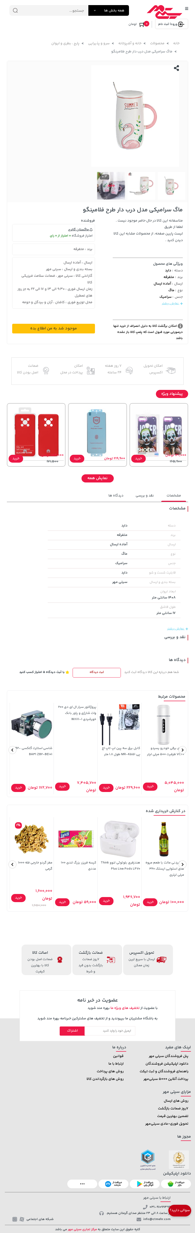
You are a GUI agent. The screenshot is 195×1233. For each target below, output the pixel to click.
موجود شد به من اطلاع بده (53, 328)
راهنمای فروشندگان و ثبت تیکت (164, 1071)
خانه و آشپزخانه (129, 43)
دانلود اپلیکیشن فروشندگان (166, 1064)
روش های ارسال (176, 1101)
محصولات (157, 43)
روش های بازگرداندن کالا (105, 1079)
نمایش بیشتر (170, 303)
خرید (138, 458)
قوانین (118, 1056)
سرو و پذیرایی (99, 43)
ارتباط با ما (116, 1064)
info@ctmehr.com (157, 1219)
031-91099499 (160, 1207)
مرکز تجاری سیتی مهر (82, 1229)
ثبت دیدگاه (97, 672)
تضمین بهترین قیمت (172, 1116)
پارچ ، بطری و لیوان (65, 43)
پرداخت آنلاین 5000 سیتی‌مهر (165, 1079)
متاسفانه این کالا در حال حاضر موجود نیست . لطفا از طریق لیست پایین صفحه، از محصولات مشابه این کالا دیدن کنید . (148, 230)
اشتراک (72, 1031)
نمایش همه (97, 478)
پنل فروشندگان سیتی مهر (168, 1056)
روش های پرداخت (110, 1071)
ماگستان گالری (79, 229)
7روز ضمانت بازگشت (173, 1108)
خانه (176, 43)
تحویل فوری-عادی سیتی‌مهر (166, 1124)
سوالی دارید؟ (180, 1210)
